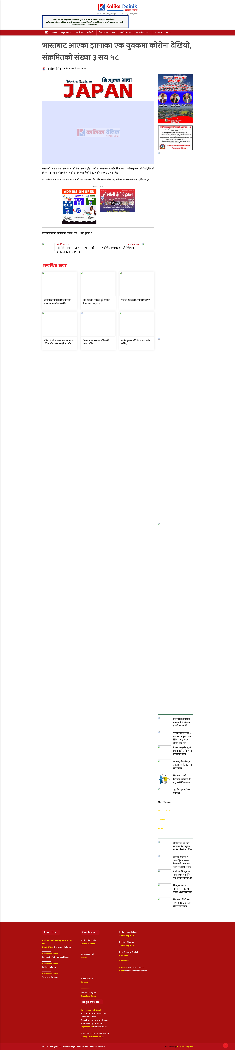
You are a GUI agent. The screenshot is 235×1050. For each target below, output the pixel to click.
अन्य (167, 32)
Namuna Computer (185, 1046)
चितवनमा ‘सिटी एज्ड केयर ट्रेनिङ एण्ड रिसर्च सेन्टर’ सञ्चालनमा (182, 903)
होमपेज (54, 32)
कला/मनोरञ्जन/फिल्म (143, 32)
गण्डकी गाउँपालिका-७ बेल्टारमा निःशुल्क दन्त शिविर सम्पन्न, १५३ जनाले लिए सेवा (182, 738)
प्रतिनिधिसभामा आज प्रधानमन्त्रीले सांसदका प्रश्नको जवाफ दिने (57, 301)
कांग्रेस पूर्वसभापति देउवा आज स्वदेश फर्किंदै (135, 342)
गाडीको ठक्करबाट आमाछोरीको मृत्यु (135, 300)
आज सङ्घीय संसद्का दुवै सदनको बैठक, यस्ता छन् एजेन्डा (96, 301)
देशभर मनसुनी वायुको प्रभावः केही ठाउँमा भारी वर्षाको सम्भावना (182, 751)
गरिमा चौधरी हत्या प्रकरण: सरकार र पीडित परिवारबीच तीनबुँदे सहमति (58, 342)
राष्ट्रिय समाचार (66, 32)
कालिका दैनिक (54, 69)
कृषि (113, 32)
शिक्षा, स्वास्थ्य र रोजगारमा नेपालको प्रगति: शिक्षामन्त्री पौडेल (182, 889)
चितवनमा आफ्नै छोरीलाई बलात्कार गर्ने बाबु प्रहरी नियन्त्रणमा (182, 779)
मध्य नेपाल (79, 32)
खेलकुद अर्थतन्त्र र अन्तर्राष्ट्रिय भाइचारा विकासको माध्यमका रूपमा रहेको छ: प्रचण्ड (182, 862)
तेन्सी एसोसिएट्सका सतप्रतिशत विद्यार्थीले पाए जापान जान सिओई (182, 875)
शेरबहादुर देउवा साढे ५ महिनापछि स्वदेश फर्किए (96, 342)
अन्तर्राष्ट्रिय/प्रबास (125, 32)
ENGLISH (158, 32)
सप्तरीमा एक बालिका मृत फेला (181, 791)
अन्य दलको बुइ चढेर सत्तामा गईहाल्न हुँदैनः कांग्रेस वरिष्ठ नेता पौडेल (182, 846)
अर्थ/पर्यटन (91, 32)
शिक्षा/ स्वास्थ (103, 32)
